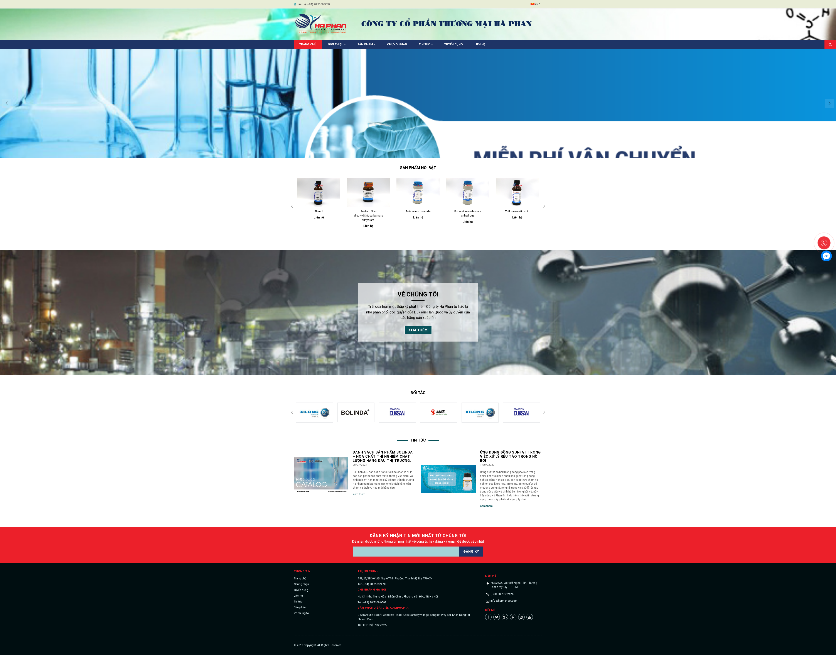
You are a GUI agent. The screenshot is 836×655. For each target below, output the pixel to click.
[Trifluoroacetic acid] (467, 192)
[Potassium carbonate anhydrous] (418, 192)
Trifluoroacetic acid (467, 211)
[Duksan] (355, 413)
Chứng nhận (397, 44)
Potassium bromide (368, 211)
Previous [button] (6, 103)
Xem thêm (418, 330)
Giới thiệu (336, 44)
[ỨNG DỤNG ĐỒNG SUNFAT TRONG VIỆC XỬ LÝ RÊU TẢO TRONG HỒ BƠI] (448, 479)
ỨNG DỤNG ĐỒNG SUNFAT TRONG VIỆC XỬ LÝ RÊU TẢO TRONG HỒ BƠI (510, 456)
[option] (418, 103)
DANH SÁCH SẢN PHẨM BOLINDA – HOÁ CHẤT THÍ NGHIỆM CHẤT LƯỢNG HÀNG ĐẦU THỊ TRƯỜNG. (383, 456)
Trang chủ (307, 44)
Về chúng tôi (302, 613)
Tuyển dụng (453, 44)
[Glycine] (517, 192)
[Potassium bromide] (368, 192)
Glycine (517, 211)
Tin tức (425, 44)
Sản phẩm (365, 44)
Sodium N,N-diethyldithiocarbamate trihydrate (318, 216)
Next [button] (829, 103)
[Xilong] (438, 413)
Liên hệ (480, 44)
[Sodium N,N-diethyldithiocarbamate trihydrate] (318, 192)
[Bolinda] (314, 412)
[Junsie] (397, 413)
